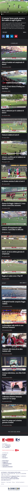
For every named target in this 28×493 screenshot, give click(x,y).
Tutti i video (22, 282)
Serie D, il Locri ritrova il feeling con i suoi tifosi (13, 87)
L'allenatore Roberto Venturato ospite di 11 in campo (12, 397)
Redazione (3, 482)
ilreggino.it (5, 462)
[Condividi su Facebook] (3, 37)
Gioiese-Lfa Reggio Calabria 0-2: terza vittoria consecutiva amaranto (13, 204)
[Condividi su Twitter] (7, 37)
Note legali (8, 482)
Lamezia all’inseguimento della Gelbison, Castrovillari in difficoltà (12, 228)
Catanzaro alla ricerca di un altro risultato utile (12, 350)
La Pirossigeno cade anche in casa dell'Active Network (12, 326)
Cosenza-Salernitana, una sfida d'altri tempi (14, 374)
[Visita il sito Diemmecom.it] (14, 491)
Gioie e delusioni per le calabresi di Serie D (13, 111)
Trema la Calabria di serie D (10, 135)
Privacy (13, 482)
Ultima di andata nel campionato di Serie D (13, 63)
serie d (24, 32)
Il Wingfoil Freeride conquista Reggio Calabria (13, 302)
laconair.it (4, 457)
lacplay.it (4, 454)
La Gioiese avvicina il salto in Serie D (13, 181)
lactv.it (4, 456)
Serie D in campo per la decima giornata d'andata (12, 421)
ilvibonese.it (5, 465)
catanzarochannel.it (7, 466)
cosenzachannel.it (7, 463)
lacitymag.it (5, 460)
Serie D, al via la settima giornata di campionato (13, 253)
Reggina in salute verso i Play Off (12, 276)
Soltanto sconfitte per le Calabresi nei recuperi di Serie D (13, 158)
